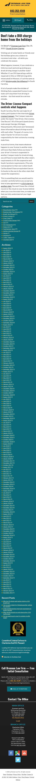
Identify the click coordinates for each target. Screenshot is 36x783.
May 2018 (6, 450)
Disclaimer (9, 774)
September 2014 (8, 535)
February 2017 (7, 478)
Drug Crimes (7, 218)
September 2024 (8, 297)
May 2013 (6, 567)
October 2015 (7, 510)
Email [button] (19, 20)
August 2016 (7, 490)
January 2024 (7, 314)
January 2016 (7, 503)
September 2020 (8, 395)
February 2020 (7, 410)
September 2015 (8, 512)
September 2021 (8, 369)
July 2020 (6, 399)
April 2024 (6, 307)
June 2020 (6, 401)
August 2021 (7, 371)
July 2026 (6, 250)
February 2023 (7, 337)
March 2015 (6, 522)
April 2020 (6, 405)
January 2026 (7, 263)
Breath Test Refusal (9, 214)
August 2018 (7, 444)
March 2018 (6, 454)
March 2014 (6, 548)
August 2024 (7, 299)
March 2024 (6, 310)
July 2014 (6, 539)
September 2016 (8, 488)
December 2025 (8, 265)
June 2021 (6, 376)
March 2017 (6, 475)
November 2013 (8, 556)
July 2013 (6, 565)
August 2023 (7, 324)
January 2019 (7, 433)
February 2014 (7, 550)
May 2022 (6, 356)
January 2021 (7, 386)
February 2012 (7, 590)
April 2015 (6, 520)
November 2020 (8, 390)
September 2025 (8, 271)
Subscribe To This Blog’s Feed (12, 657)
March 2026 (6, 259)
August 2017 (7, 467)
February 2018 (7, 456)
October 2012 (7, 575)
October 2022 (7, 346)
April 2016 (6, 497)
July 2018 (6, 446)
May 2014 (6, 544)
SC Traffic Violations (12, 777)
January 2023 (7, 339)
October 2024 (7, 295)
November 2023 (8, 318)
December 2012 (8, 571)
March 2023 (6, 335)
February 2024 (7, 312)
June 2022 (6, 354)
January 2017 (7, 480)
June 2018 (6, 448)
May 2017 (6, 471)
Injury (19, 777)
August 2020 (7, 397)
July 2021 (6, 373)
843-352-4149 (17, 11)
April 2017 (6, 473)
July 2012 (6, 580)
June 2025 (6, 278)
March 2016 (6, 499)
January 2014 (7, 552)
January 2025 (7, 288)
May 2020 (6, 403)
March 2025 (6, 284)
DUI (4, 222)
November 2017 (8, 463)
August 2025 (7, 273)
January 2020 (7, 412)
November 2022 (8, 344)
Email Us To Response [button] (19, 689)
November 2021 (8, 365)
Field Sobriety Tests (9, 229)
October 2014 (7, 533)
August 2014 (7, 537)
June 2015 (6, 516)
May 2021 (6, 378)
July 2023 (6, 327)
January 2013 (7, 569)
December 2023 (8, 316)
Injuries (5, 233)
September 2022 (8, 348)
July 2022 (6, 352)
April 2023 (6, 333)
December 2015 (8, 505)
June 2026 (6, 252)
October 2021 (7, 367)
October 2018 (7, 439)
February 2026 (7, 261)
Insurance (6, 235)
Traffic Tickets (7, 237)
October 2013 (7, 558)
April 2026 (6, 256)
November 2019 (8, 414)
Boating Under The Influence (11, 212)
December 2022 (8, 341)
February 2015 (7, 524)
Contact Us (30, 774)
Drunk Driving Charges (15, 48)
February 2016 (7, 501)
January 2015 (7, 527)
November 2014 (8, 531)
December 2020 (8, 388)
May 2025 (6, 280)
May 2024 (6, 305)
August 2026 (7, 248)
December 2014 (8, 529)
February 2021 (7, 384)
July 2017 (6, 469)
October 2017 (7, 465)
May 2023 (6, 331)
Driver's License (8, 216)
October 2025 (7, 269)
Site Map (24, 774)
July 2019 (6, 422)
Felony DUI (6, 227)
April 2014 (6, 546)
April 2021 (6, 380)
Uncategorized (7, 239)
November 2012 (8, 573)
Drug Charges (25, 777)
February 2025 (7, 286)
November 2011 (8, 592)
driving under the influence (16, 81)
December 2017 (8, 461)
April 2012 (6, 586)
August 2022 (7, 350)
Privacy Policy (17, 774)
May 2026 (6, 254)
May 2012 (6, 584)
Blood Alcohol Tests (9, 210)
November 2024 (8, 293)
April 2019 (6, 429)
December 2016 (8, 482)
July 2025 (6, 276)
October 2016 (7, 486)
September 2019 (8, 418)
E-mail (18, 721)
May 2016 (6, 495)
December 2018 (8, 435)
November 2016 (8, 484)
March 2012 (6, 588)
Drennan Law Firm (18, 46)
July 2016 (6, 492)
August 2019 (7, 420)
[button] (34, 770)
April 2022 (6, 359)
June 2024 (6, 303)
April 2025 (6, 282)
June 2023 (6, 329)
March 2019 (6, 431)
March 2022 (6, 361)
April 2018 (6, 452)
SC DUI (4, 777)
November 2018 (8, 437)
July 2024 (6, 301)
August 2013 (7, 563)
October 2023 (7, 320)
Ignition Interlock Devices (10, 231)
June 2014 (6, 541)
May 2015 (6, 518)
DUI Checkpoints (8, 225)
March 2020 (6, 407)
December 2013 (8, 554)
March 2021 (6, 382)
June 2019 (6, 424)
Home (4, 774)
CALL (30, 20)
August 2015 (7, 514)
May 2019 (6, 427)
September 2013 (8, 561)
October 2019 (7, 416)
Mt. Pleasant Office (18, 717)
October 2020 (7, 393)
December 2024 (8, 290)
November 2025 (8, 267)
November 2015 (8, 507)
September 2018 (8, 441)
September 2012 (8, 578)
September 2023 (8, 322)
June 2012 (6, 582)
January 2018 (7, 458)
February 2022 (7, 363)
